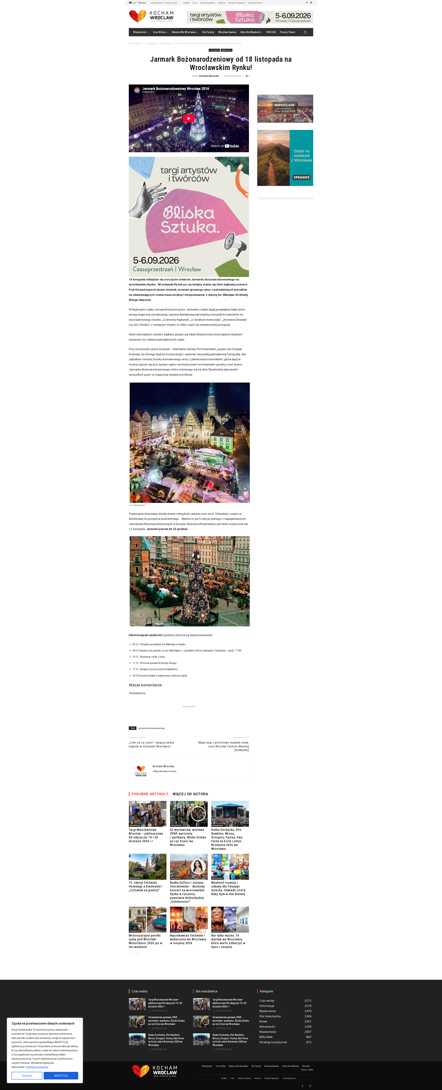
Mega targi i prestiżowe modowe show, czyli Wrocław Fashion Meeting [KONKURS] (223, 746)
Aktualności (135, 825)
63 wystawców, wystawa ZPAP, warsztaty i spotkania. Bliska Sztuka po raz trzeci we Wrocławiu (188, 837)
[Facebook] (307, 3)
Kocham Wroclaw (209, 76)
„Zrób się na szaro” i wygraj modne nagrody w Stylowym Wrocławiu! (151, 744)
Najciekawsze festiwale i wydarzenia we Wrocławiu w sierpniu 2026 (188, 939)
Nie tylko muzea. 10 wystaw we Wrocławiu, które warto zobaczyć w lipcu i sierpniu (228, 941)
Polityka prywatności (37, 1067)
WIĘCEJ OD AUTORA (190, 794)
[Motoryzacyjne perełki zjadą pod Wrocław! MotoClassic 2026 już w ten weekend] (147, 920)
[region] (45, 1050)
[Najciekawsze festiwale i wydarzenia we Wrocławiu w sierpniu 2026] (189, 920)
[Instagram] (311, 3)
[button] (305, 32)
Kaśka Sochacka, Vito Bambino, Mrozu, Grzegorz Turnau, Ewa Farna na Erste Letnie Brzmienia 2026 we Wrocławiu (226, 839)
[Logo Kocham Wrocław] (157, 1071)
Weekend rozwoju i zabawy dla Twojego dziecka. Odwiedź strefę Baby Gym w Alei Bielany (228, 888)
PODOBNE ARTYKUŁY (150, 794)
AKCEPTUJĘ (61, 1075)
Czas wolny (151, 43)
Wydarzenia (166, 43)
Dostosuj (27, 1075)
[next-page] (136, 954)
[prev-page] (131, 954)
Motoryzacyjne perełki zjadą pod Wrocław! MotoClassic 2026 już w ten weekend (145, 941)
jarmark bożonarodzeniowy (152, 728)
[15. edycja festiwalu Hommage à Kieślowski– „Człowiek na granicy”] (147, 867)
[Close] (79, 1021)
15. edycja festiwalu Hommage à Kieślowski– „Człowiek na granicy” (146, 886)
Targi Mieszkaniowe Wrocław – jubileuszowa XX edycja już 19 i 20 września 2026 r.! (146, 835)
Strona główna (136, 43)
